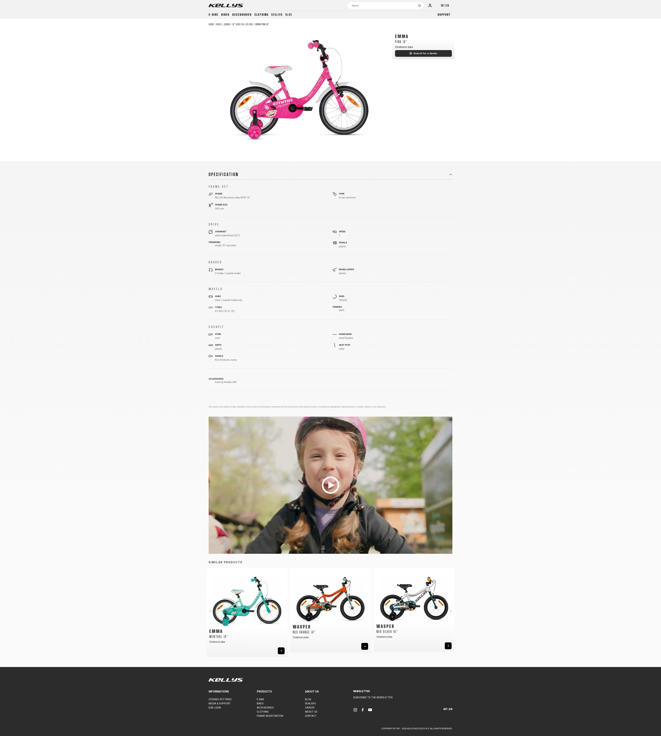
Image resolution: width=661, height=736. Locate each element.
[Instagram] (355, 709)
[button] (210, 611)
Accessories (242, 14)
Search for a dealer (425, 53)
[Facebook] (363, 709)
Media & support (220, 703)
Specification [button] (224, 174)
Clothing (261, 14)
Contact (311, 715)
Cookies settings (220, 699)
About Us (311, 711)
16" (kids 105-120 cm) (242, 24)
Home (211, 24)
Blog (288, 14)
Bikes (225, 14)
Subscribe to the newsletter (373, 697)
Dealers (277, 14)
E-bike (213, 14)
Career (310, 707)
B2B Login (215, 707)
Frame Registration (270, 715)
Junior (226, 24)
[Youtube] (370, 709)
